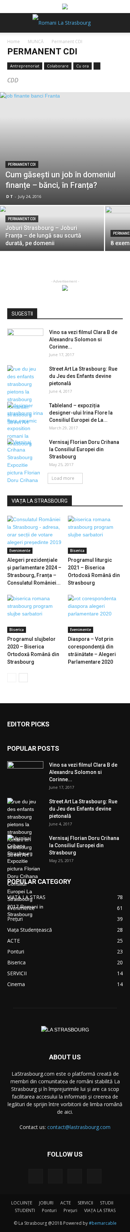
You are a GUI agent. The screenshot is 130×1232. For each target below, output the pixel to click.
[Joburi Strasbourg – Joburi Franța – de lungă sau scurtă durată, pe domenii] (52, 231)
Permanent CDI (22, 164)
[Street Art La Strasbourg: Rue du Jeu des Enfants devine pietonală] (25, 395)
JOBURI (46, 1203)
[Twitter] (75, 1176)
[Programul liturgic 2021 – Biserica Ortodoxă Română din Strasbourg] (95, 535)
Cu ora (82, 66)
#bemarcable (103, 1223)
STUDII (106, 1203)
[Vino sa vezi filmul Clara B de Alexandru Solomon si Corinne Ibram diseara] (25, 341)
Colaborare (58, 66)
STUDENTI (25, 1210)
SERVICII (85, 1203)
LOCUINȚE (21, 1203)
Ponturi (49, 1210)
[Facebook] (36, 1176)
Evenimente (19, 550)
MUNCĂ (36, 41)
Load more (63, 478)
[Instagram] (55, 1176)
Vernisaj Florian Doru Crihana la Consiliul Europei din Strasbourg (84, 449)
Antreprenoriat (24, 66)
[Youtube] (94, 1176)
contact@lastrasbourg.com (78, 1127)
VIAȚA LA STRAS (100, 1210)
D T (9, 196)
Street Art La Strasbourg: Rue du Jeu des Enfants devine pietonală (83, 376)
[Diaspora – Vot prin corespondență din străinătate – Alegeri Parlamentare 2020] (95, 614)
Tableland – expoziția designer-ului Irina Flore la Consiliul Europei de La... (81, 413)
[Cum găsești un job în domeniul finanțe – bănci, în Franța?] (65, 148)
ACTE (65, 1203)
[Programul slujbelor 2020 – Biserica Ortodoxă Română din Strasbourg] (34, 614)
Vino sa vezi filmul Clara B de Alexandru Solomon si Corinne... (83, 339)
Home (13, 41)
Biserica (77, 550)
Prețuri (70, 1210)
